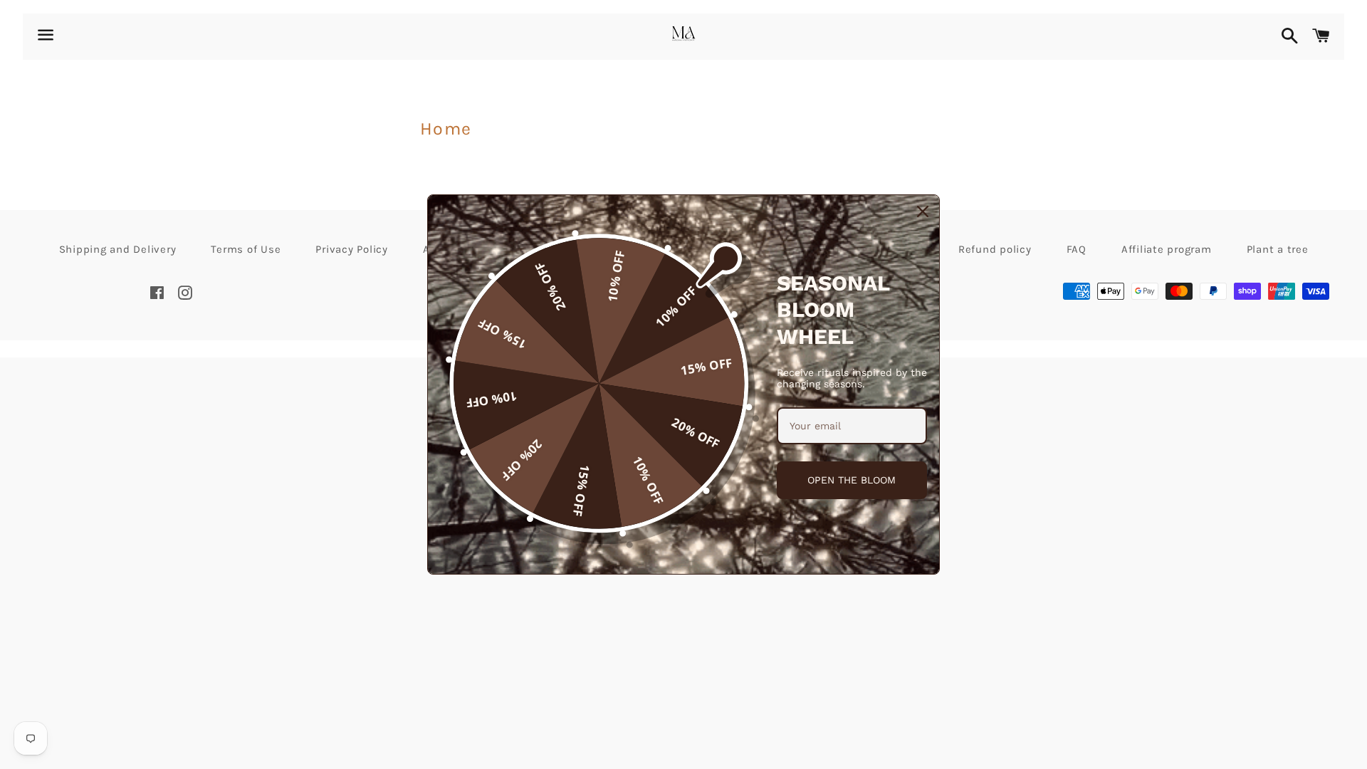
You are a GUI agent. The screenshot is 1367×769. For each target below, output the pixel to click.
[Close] (923, 211)
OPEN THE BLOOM (851, 480)
